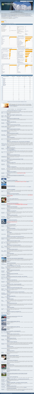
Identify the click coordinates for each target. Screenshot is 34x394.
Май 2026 (4, 81)
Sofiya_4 (2, 38)
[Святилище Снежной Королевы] (4, 226)
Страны (16, 101)
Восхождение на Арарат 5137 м (11, 162)
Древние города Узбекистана (11, 147)
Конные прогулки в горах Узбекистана (12, 360)
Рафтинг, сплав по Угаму (10, 364)
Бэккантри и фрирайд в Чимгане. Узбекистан (13, 326)
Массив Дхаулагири (12, 15)
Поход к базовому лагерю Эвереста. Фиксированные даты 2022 (20, 58)
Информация (22, 101)
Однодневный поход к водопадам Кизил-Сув (13, 154)
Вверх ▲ (32, 393)
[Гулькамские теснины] (4, 348)
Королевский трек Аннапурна (11, 228)
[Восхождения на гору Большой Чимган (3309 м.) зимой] (3, 319)
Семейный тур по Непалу (10, 307)
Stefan (2, 73)
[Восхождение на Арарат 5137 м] (4, 164)
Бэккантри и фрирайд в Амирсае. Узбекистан (13, 321)
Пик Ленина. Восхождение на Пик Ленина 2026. (13, 265)
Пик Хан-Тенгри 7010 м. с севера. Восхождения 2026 (14, 284)
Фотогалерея (18, 101)
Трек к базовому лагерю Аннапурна (11, 220)
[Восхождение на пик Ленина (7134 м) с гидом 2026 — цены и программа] (4, 278)
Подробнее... (8, 117)
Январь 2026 (4, 85)
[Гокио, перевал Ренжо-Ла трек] (4, 152)
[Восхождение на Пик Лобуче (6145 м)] (4, 208)
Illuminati (2, 43)
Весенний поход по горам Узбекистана (12, 376)
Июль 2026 (4, 79)
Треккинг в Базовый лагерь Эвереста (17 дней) (13, 240)
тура (10, 245)
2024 (2, 87)
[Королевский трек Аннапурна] (4, 230)
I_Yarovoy (18, 68)
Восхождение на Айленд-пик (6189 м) (12, 215)
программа (9, 292)
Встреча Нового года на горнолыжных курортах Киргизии (15, 258)
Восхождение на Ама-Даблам (11, 189)
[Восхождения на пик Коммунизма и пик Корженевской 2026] (4, 177)
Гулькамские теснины (10, 346)
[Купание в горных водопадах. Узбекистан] (3, 359)
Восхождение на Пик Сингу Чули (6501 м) (12, 203)
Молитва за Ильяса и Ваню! (4, 49)
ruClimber (2, 66)
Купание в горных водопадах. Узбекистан (13, 355)
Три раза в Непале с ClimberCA (20, 60)
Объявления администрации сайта (21, 46)
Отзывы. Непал (18, 45)
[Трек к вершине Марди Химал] (4, 297)
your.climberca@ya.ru (15, 17)
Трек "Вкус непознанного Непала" (10, 296)
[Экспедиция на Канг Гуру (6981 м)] (4, 173)
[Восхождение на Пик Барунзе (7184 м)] (3, 183)
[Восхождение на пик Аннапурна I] (4, 389)
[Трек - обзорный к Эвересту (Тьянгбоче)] (4, 251)
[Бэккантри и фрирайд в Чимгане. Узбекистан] (3, 330)
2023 (2, 88)
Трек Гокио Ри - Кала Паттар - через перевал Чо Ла (14, 311)
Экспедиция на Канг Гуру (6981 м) (11, 171)
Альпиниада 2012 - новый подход (5, 55)
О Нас (12, 101)
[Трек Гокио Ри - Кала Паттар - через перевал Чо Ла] (4, 313)
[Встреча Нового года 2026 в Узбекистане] (3, 202)
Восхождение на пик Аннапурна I (11, 388)
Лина (1, 67)
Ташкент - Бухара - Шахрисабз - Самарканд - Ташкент (14, 114)
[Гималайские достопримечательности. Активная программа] (4, 294)
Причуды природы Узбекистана (11, 338)
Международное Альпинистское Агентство (14, 105)
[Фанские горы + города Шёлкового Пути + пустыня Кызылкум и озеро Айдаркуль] (4, 145)
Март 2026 (4, 83)
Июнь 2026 (4, 80)
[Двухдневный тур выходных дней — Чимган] (4, 371)
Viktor (2, 44)
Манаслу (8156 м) (8, 15)
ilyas (17, 67)
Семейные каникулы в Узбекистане (12, 341)
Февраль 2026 (4, 84)
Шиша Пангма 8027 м (3, 16)
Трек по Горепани (9, 232)
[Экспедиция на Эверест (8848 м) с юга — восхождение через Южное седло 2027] (4, 381)
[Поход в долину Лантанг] (4, 255)
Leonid (2, 40)
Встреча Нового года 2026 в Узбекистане (12, 198)
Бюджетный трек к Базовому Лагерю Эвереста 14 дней (14, 287)
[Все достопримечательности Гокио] (4, 305)
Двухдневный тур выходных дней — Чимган (13, 369)
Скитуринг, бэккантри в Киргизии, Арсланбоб (13, 124)
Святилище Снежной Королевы (11, 224)
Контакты (25, 101)
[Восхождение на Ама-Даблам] (4, 191)
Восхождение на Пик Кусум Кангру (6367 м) (13, 193)
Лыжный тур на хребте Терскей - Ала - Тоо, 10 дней (14, 110)
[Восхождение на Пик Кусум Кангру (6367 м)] (4, 195)
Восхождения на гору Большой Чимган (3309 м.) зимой (14, 316)
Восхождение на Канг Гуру (10, 172)
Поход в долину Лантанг (10, 253)
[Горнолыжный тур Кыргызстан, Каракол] (4, 135)
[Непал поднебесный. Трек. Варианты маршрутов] (4, 247)
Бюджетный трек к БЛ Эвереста (10, 288)
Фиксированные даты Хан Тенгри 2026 (12, 273)
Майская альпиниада (19, 41)
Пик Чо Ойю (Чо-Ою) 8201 (28, 15)
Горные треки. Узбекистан (10, 350)
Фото (1, 53)
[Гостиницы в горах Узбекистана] (4, 123)
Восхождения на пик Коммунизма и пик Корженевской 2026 (15, 175)
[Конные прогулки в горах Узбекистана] (4, 362)
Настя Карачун (2, 72)
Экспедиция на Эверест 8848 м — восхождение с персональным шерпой (17, 382)
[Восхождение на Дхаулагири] (3, 188)
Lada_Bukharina (3, 39)
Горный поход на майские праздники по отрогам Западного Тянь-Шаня (17, 373)
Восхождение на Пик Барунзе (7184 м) (12, 180)
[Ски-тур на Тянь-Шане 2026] (4, 139)
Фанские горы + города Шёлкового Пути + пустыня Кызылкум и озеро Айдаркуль (18, 141)
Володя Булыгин (3, 71)
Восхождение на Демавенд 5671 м (12, 166)
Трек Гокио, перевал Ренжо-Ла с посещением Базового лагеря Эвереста (15, 150)
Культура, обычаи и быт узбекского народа (13, 118)
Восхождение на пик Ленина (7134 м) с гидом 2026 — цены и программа (17, 276)
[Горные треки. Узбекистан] (4, 352)
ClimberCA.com (9, 101)
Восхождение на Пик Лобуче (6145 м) (12, 206)
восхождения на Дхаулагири (13, 186)
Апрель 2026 (4, 82)
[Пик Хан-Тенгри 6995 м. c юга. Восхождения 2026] (4, 332)
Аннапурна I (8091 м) (3, 15)
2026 (2, 77)
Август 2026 (4, 78)
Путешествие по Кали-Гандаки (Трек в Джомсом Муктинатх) (15, 236)
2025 (2, 86)
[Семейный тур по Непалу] (4, 309)
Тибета (9, 16)
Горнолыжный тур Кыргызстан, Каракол (12, 133)
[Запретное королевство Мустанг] (4, 264)
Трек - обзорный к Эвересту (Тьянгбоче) (12, 249)
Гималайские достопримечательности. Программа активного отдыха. (20, 62)
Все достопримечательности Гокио (12, 303)
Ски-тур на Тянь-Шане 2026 (10, 137)
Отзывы (14, 101)
